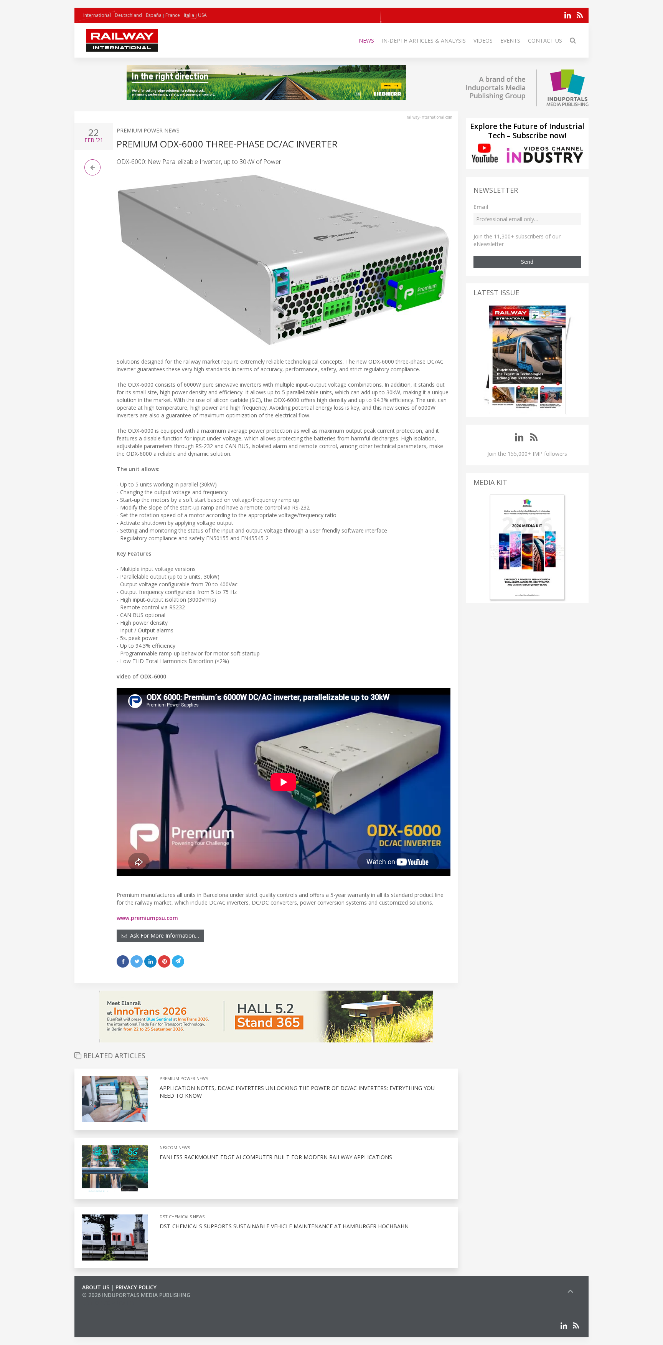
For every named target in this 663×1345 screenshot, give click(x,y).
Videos (483, 40)
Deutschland (128, 15)
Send (527, 261)
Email (480, 206)
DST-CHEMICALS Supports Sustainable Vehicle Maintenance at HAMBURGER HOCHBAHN (284, 1226)
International (97, 15)
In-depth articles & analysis (424, 40)
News (366, 40)
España (154, 15)
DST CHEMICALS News (182, 1216)
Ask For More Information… (163, 935)
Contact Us (545, 40)
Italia (189, 15)
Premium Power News (184, 1078)
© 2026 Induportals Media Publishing (136, 1295)
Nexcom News (175, 1147)
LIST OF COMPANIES (108, 1302)
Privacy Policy (136, 1287)
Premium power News (148, 130)
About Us (95, 1287)
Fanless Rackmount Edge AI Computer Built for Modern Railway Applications (276, 1157)
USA (202, 15)
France (172, 15)
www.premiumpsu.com (147, 917)
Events (510, 40)
